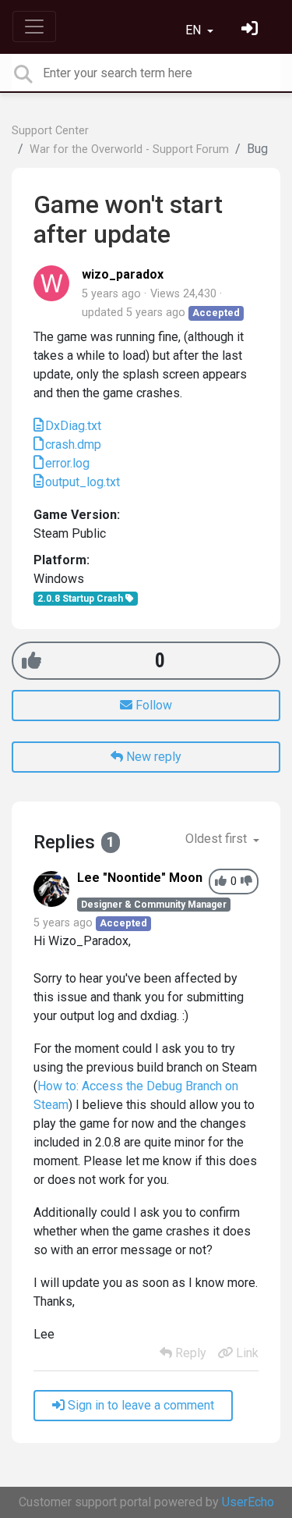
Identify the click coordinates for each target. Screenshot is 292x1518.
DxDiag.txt (73, 425)
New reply (152, 756)
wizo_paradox (123, 274)
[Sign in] (251, 30)
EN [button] (194, 30)
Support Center (50, 130)
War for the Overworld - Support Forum (129, 149)
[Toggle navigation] (34, 26)
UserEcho (248, 1502)
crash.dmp (73, 444)
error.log (67, 463)
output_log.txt (82, 482)
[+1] (31, 660)
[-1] (246, 882)
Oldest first (217, 838)
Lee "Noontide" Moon (139, 877)
